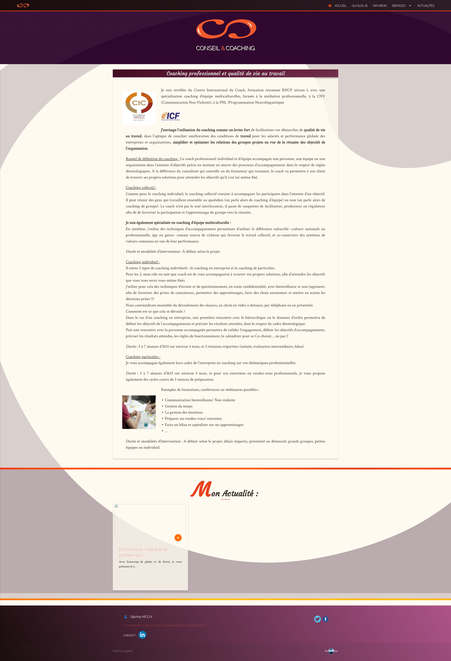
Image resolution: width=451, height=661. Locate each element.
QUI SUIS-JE (360, 5)
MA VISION (380, 5)
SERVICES (402, 6)
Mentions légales (123, 651)
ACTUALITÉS (426, 5)
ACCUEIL (337, 6)
